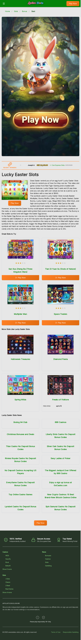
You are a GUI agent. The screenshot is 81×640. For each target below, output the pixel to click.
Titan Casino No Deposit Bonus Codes (20, 447)
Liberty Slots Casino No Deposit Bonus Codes (60, 435)
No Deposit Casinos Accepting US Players (20, 471)
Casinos (5, 552)
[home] (36, 5)
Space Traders (60, 314)
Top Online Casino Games (20, 494)
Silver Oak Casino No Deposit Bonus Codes (60, 447)
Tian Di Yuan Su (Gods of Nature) (60, 269)
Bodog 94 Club (20, 422)
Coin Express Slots (42, 165)
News (44, 552)
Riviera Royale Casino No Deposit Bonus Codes (20, 459)
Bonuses (48, 555)
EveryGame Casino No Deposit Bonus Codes (20, 483)
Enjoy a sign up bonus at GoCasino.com (60, 483)
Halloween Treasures (20, 359)
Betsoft (7, 566)
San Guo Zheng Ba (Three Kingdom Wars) (20, 270)
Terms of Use (55, 632)
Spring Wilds (20, 399)
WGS (7, 555)
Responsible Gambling (70, 632)
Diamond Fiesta (60, 359)
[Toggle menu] (4, 3)
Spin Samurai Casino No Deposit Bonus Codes (61, 508)
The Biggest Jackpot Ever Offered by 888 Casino (60, 471)
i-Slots (7, 579)
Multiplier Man (20, 314)
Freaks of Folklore (60, 399)
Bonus (24, 11)
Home (7, 11)
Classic (7, 582)
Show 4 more (7, 592)
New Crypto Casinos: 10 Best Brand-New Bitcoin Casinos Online (60, 496)
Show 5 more (7, 569)
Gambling (48, 566)
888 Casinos (60, 422)
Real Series (9, 589)
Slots (16, 11)
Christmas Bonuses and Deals (20, 434)
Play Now (73, 4)
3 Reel (7, 585)
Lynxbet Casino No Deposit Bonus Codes (20, 508)
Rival (7, 562)
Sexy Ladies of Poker (60, 458)
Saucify (8, 559)
